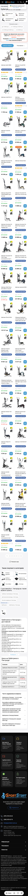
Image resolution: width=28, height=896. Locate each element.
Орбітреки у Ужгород (14, 605)
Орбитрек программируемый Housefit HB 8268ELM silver (20, 99)
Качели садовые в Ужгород (9, 600)
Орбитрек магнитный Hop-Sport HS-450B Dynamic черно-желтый (20, 505)
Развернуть (13, 654)
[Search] (18, 2)
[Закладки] (18, 893)
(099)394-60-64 (13, 38)
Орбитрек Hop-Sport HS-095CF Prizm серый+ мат (21, 256)
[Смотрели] (14, 893)
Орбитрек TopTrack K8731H (5, 131)
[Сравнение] (21, 893)
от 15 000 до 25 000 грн (17, 26)
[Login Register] (23, 2)
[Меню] (2, 2)
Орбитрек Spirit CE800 (6, 65)
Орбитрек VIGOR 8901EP (20, 441)
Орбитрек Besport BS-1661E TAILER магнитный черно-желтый (20, 350)
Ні (20, 7)
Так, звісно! (16, 7)
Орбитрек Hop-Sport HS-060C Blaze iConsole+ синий (6, 162)
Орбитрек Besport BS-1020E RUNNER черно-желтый (6, 194)
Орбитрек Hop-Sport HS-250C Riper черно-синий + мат (20, 382)
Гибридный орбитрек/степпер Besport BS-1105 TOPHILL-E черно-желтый (7, 382)
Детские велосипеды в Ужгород (10, 597)
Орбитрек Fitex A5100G (6, 317)
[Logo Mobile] (10, 2)
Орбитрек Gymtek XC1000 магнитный (5, 504)
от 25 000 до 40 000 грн (8, 29)
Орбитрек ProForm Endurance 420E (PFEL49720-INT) (5, 350)
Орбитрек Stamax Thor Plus (6, 412)
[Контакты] (21, 2)
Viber (7, 40)
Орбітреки (4, 605)
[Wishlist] (8, 61)
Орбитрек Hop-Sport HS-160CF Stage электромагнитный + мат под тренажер (6, 257)
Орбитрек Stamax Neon (20, 160)
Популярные (20, 45)
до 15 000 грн (5, 26)
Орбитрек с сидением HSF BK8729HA (20, 131)
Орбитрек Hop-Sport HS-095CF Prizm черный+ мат (20, 226)
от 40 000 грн (19, 29)
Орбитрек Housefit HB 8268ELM (20, 65)
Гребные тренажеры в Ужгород (10, 593)
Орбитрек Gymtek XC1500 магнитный (19, 535)
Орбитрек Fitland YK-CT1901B (6, 442)
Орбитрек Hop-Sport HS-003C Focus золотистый (20, 193)
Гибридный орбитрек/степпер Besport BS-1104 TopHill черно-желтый (21, 319)
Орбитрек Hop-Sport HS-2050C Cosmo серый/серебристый (6, 226)
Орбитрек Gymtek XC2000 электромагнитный (5, 536)
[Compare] (6, 61)
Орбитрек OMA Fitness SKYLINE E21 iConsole (6, 288)
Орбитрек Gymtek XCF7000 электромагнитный (5, 473)
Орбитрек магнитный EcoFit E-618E (20, 412)
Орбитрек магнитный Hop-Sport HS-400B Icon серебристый (20, 473)
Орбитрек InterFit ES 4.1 (6, 97)
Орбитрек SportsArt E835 (20, 287)
